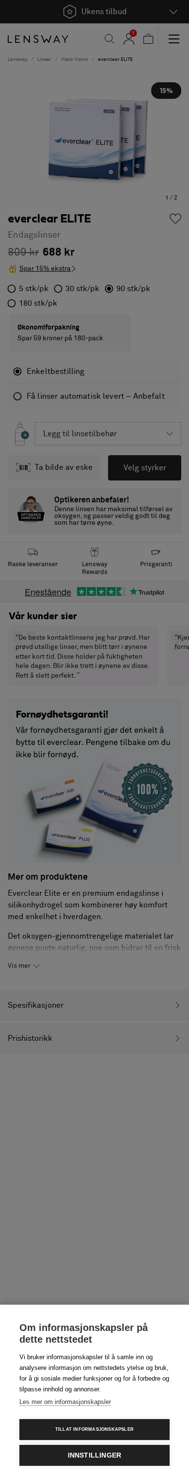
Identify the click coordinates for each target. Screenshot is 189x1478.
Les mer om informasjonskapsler (65, 1401)
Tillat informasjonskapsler (94, 1429)
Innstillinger (95, 1455)
